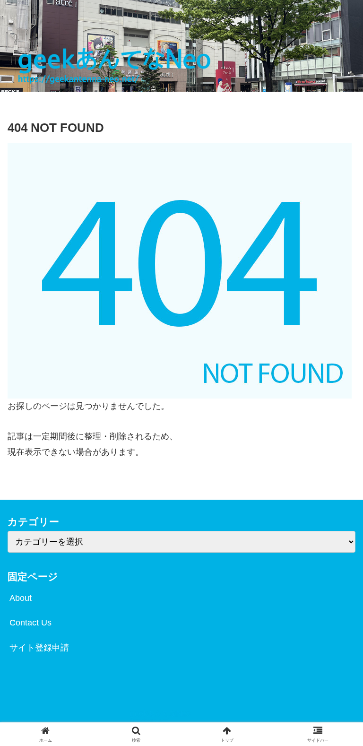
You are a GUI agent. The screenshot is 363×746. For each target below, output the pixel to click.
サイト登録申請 (39, 647)
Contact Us (30, 622)
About (20, 598)
